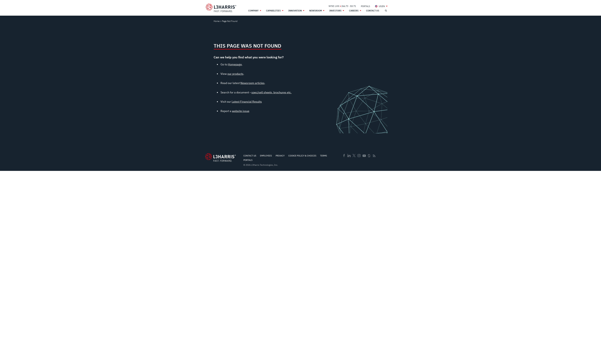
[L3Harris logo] (221, 8)
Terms (323, 155)
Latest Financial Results (247, 101)
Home (217, 21)
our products (235, 74)
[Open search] (385, 10)
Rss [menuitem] (374, 155)
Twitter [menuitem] (354, 155)
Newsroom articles (252, 83)
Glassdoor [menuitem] (369, 155)
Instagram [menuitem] (359, 155)
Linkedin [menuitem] (349, 155)
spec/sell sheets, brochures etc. (271, 92)
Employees (266, 155)
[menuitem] (365, 6)
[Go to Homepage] (220, 157)
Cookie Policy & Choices (302, 155)
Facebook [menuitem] (344, 155)
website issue (240, 111)
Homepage (235, 64)
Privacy (280, 155)
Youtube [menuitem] (364, 155)
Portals (247, 160)
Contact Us (249, 155)
